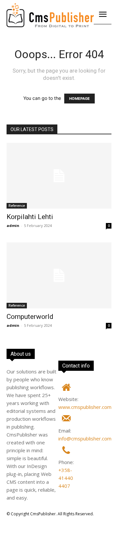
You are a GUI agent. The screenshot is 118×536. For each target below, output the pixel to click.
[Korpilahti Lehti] (59, 176)
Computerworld (30, 317)
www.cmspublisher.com (84, 407)
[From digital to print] (50, 15)
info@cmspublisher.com (84, 438)
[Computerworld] (59, 275)
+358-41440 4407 (65, 478)
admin (13, 225)
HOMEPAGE (79, 98)
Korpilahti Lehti (30, 217)
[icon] (66, 389)
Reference (17, 205)
